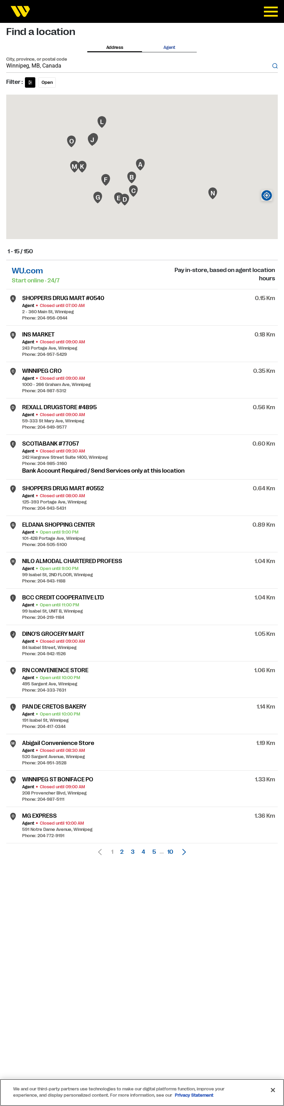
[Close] (273, 1090)
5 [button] (154, 852)
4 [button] (143, 852)
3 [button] (132, 852)
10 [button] (170, 852)
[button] (182, 852)
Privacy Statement (194, 1095)
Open (47, 82)
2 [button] (122, 852)
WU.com (27, 270)
